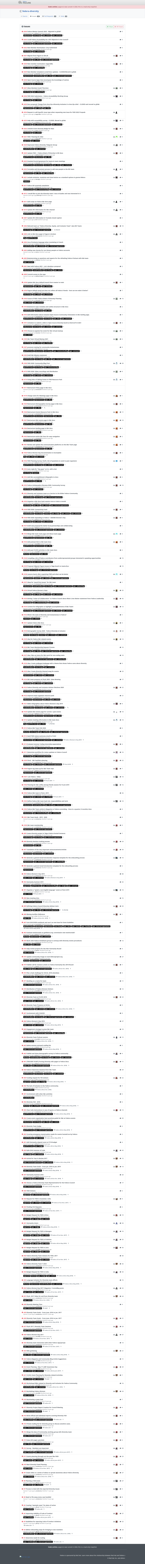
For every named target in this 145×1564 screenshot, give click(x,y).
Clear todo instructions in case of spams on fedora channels (47, 1110)
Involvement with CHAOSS (36, 1013)
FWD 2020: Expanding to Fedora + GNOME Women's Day (46, 518)
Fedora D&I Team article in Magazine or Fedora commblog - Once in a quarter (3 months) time (59, 809)
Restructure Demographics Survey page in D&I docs (44, 404)
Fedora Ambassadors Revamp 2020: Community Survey (46, 485)
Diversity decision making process (38, 841)
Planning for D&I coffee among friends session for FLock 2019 (48, 785)
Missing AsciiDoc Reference (36, 914)
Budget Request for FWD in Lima (38, 1247)
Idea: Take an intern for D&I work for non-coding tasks (46, 655)
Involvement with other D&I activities (39, 1094)
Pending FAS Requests (34, 1207)
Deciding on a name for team (36, 981)
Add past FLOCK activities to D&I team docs (42, 550)
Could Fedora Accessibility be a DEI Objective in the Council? (47, 39)
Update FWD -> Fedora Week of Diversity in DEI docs (45, 153)
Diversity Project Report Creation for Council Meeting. (45, 1407)
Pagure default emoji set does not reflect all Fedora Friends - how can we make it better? (57, 290)
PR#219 (57, 230)
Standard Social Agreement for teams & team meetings (46, 161)
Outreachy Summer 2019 (35, 882)
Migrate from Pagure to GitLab (37, 56)
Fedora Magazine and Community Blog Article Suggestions (46, 1359)
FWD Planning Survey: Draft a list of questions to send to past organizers (52, 461)
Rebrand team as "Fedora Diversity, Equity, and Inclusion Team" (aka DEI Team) (54, 226)
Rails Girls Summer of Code (36, 1150)
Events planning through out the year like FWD (42, 1456)
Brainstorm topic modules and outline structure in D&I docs (47, 307)
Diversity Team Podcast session (37, 1037)
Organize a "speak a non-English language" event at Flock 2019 (48, 890)
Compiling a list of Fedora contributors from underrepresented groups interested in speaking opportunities (64, 558)
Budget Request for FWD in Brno (38, 1215)
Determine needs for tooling (35, 1538)
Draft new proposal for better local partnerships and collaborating (49, 526)
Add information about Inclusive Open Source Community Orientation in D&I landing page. (58, 315)
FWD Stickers (31, 1191)
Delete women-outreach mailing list (39, 1045)
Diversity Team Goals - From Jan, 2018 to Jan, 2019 (44, 1166)
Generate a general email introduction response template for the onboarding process (56, 858)
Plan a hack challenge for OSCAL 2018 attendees (43, 973)
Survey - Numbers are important (38, 1448)
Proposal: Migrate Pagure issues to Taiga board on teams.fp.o (48, 566)
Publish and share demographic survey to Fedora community (47, 1053)
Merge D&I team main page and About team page (44, 534)
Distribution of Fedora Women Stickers (40, 989)
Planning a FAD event (33, 1481)
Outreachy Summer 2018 (35, 1175)
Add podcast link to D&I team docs (39, 542)
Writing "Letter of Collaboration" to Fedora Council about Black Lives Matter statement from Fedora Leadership (65, 598)
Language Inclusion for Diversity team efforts (42, 1280)
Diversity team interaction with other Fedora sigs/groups (46, 1343)
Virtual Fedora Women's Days (37, 590)
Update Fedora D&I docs (35, 623)
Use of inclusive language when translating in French (45, 242)
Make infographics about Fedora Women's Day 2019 (45, 704)
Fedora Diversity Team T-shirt (37, 1264)
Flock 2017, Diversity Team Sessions (39, 1326)
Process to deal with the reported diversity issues (42, 1489)
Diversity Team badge (34, 1126)
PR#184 (52, 724)
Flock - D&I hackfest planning (37, 760)
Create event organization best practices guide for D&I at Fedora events (51, 1118)
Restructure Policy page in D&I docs (39, 388)
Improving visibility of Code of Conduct (39, 1513)
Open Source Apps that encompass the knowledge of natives (48, 80)
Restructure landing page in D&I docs (40, 428)
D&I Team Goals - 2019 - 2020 (37, 817)
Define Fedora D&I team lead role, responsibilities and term (47, 801)
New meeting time (33, 898)
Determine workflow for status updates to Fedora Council (47, 752)
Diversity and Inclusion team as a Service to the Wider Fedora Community (52, 493)
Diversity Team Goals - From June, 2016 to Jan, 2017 (44, 1312)
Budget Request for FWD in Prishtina (39, 1239)
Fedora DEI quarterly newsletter (38, 185)
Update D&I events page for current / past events (44, 712)
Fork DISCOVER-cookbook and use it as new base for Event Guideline (50, 922)
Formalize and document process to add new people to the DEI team (50, 169)
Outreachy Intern (32, 1223)
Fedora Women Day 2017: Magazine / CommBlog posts (45, 1288)
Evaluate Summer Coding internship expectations (44, 744)
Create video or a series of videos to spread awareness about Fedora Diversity (52, 1473)
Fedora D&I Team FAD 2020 (36, 728)
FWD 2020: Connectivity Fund (37, 509)
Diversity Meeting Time (34, 1304)
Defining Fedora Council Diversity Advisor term (43, 906)
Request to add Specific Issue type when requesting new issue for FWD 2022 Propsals (56, 112)
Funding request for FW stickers (37, 1078)
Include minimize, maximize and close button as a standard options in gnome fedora (56, 177)
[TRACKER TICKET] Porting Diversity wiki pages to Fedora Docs (48, 1061)
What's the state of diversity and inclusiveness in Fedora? (46, 615)
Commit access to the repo (36, 274)
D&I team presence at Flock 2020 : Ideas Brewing (43, 679)
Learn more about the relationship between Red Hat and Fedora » (103, 1555)
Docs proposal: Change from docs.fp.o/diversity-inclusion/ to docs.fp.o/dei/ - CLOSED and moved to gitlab (63, 104)
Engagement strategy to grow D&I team (40, 1029)
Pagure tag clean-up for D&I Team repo (40, 768)
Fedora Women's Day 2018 (36, 1021)
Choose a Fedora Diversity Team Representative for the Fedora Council (51, 1183)
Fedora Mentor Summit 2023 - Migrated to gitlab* (44, 31)
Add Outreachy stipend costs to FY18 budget (42, 1142)
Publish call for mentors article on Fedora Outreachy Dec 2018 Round (50, 965)
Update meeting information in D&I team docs (43, 720)
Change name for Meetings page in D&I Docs (42, 396)
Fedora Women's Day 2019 (36, 874)
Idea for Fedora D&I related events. (39, 639)
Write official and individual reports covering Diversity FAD (47, 1416)
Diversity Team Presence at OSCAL (38, 1005)
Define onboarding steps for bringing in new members (44, 1530)
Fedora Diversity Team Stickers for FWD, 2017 (42, 1256)
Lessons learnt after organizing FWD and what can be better (47, 574)
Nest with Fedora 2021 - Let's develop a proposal (44, 266)
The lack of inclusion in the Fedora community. (43, 1086)
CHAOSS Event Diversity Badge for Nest (40, 129)
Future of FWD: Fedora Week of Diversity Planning (44, 298)
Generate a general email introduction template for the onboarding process (52, 866)
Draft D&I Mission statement (37, 355)
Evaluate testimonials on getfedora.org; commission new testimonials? (51, 933)
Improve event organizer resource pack (40, 695)
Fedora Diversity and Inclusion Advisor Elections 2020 (45, 687)
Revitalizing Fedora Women (36, 1391)
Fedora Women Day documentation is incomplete (44, 453)
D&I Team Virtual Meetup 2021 (37, 339)
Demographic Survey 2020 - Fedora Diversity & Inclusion (46, 631)
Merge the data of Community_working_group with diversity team (49, 1432)
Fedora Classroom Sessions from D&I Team (41, 1070)
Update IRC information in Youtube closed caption (44, 218)
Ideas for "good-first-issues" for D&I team (41, 582)
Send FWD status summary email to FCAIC (41, 736)
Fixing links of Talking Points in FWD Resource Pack (44, 379)
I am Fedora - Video (34, 777)
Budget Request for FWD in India (38, 1272)
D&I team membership (35, 825)
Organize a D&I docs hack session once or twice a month (46, 501)
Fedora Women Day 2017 (35, 1335)
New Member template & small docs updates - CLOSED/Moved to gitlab (51, 72)
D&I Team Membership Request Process (41, 647)
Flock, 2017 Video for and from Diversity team (42, 1296)
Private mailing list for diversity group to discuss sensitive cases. (48, 1424)
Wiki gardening (32, 1351)
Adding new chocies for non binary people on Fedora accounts (48, 250)
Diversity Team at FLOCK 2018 (37, 997)
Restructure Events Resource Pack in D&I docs (43, 412)
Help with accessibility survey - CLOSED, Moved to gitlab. (46, 120)
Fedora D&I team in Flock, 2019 (38, 793)
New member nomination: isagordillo (40, 64)
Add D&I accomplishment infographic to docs (42, 477)
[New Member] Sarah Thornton (38, 88)
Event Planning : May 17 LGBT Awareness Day (42, 1367)
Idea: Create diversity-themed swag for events (43, 671)
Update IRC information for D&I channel (41, 210)
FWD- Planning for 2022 (35, 137)
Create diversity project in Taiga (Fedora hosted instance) (46, 833)
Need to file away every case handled (38, 1497)
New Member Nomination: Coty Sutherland (42, 48)
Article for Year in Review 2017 (37, 1158)
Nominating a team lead (35, 1399)
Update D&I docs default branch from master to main (45, 282)
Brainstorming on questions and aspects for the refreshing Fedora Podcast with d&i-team (57, 258)
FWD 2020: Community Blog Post (38, 363)
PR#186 (66, 910)
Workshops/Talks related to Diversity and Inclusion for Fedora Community (52, 1383)
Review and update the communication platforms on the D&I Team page (52, 445)
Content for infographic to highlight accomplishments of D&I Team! (50, 607)
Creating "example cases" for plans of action (41, 1505)
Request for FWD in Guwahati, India (39, 1199)
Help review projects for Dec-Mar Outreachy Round (44, 949)
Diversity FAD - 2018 (33, 1102)
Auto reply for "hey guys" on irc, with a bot (42, 469)
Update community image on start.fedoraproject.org (45, 957)
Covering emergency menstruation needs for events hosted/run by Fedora (52, 1134)
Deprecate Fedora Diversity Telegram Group (42, 145)
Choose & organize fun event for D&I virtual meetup (45, 331)
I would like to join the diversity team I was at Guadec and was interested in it (54, 193)
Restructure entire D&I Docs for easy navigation (43, 436)
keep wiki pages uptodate (35, 1440)
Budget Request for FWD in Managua (39, 1231)
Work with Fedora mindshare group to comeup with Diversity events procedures (54, 941)
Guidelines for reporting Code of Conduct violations (43, 1521)
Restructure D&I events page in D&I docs (41, 420)
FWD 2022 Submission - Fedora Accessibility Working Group (47, 96)
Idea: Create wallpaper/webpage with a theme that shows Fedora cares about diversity (57, 663)
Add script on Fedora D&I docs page (39, 202)
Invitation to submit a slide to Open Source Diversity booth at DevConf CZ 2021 (54, 323)
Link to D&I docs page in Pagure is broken (41, 234)
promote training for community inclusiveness (43, 347)
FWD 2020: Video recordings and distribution (42, 371)
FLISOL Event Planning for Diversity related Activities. (45, 1375)
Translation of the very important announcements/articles (46, 849)
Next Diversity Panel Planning (37, 1464)
